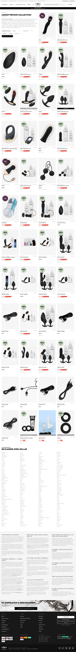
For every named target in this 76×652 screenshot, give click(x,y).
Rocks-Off (59, 452)
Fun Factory (22, 477)
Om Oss (22, 622)
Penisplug (40, 504)
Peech (39, 503)
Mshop (3, 12)
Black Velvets (4, 483)
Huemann (22, 493)
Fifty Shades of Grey (24, 473)
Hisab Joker (22, 489)
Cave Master (4, 500)
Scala (58, 460)
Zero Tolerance (59, 524)
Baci (2, 469)
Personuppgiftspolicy (16, 648)
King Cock (22, 509)
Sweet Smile (59, 490)
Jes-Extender (22, 500)
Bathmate (3, 475)
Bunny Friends (4, 496)
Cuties (3, 517)
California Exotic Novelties (6, 499)
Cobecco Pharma (5, 506)
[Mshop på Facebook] (66, 648)
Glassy (21, 480)
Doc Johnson (4, 523)
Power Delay (40, 516)
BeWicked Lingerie (5, 477)
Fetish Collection (23, 470)
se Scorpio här (18, 592)
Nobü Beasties (41, 480)
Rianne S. (40, 526)
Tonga (58, 499)
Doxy (21, 452)
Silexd (58, 473)
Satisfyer (58, 459)
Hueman (21, 492)
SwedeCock (59, 489)
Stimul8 (58, 482)
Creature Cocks (5, 514)
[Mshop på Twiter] (72, 648)
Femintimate (22, 469)
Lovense (40, 453)
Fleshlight (22, 475)
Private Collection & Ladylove (43, 517)
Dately (3, 520)
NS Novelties (40, 482)
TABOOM (59, 493)
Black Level (4, 482)
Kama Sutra (22, 503)
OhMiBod (40, 490)
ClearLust (3, 503)
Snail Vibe (58, 477)
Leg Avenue (22, 517)
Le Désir (21, 514)
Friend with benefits (23, 476)
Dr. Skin (21, 453)
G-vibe (21, 479)
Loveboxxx (40, 452)
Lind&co (21, 523)
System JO (59, 492)
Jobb (21, 627)
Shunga (58, 472)
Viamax (58, 507)
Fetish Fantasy (22, 472)
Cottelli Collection (5, 510)
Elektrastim (22, 459)
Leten (21, 520)
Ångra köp (4, 631)
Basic (3, 472)
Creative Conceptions (6, 513)
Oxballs (39, 497)
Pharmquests (40, 510)
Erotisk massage (23, 465)
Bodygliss (3, 489)
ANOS (3, 459)
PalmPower (40, 499)
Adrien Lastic (4, 455)
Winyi (58, 514)
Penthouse (40, 506)
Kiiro (21, 507)
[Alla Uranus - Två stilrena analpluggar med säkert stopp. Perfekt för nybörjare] (47, 101)
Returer (3, 622)
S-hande (58, 456)
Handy (21, 486)
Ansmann (3, 460)
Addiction (3, 453)
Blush (3, 487)
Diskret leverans (5, 618)
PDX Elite (40, 500)
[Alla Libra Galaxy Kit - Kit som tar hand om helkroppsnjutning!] (47, 211)
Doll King (3, 524)
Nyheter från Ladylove (42, 486)
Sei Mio (58, 463)
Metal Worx (40, 462)
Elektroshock (22, 460)
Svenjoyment (59, 487)
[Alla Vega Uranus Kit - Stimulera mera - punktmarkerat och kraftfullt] (66, 357)
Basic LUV (3, 473)
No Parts (40, 479)
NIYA (39, 476)
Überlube (58, 526)
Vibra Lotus (59, 509)
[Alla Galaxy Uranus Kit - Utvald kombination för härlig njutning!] (47, 357)
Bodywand (4, 490)
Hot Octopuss (22, 490)
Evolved (21, 466)
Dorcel (3, 526)
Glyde (21, 482)
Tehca (58, 496)
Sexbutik (22, 616)
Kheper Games (23, 506)
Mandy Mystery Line (42, 460)
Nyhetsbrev (4, 627)
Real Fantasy (40, 519)
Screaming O (59, 462)
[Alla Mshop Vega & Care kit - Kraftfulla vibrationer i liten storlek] (66, 138)
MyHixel (39, 472)
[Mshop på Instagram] (59, 648)
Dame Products (4, 519)
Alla (5, 12)
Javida (21, 497)
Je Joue (21, 499)
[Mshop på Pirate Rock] (69, 648)
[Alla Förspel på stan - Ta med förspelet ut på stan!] (28, 211)
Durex (21, 456)
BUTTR (3, 497)
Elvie (21, 462)
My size (39, 470)
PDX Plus (40, 502)
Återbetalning (5, 624)
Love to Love (22, 526)
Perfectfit (40, 507)
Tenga (58, 497)
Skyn (58, 476)
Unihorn (58, 504)
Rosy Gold (59, 455)
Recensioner (23, 620)
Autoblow (3, 465)
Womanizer (59, 516)
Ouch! (39, 496)
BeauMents (4, 476)
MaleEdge (40, 459)
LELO (21, 519)
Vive (57, 510)
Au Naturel (4, 463)
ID (20, 496)
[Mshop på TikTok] (63, 648)
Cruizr (3, 516)
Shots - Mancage (60, 466)
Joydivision (22, 502)
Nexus (39, 475)
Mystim (39, 473)
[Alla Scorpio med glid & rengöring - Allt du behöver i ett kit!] (10, 247)
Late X (21, 513)
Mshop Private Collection (43, 469)
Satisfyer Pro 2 (42, 624)
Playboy (39, 514)
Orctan (39, 492)
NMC (39, 477)
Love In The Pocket (23, 524)
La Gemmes (22, 510)
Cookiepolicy (23, 648)
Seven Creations (60, 465)
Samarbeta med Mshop (25, 618)
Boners (3, 493)
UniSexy (58, 506)
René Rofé (40, 523)
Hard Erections (23, 487)
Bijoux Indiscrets (5, 480)
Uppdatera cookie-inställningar (32, 648)
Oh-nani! (40, 489)
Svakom (58, 486)
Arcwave (3, 462)
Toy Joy (58, 500)
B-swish (3, 466)
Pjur (39, 513)
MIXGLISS (40, 463)
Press (21, 624)
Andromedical (4, 456)
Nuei (39, 483)
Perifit (39, 509)
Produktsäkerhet (5, 629)
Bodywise (3, 492)
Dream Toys (22, 455)
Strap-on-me (59, 483)
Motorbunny (40, 465)
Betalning (4, 620)
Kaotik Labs (22, 504)
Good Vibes (22, 483)
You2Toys (58, 520)
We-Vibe (58, 513)
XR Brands (59, 519)
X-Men (58, 517)
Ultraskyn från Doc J (60, 503)
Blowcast (3, 486)
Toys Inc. (58, 502)
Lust (39, 455)
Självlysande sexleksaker (61, 475)
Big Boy (3, 479)
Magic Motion (40, 456)
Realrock (40, 520)
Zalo (57, 523)
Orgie (39, 493)
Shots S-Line (59, 469)
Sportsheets (59, 480)
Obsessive (40, 487)
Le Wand (21, 516)
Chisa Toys (4, 502)
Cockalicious (4, 509)
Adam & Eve (4, 452)
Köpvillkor (10, 648)
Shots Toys (59, 470)
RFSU (39, 524)
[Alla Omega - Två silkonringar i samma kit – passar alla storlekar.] (66, 428)
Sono (58, 479)
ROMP (58, 453)
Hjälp (3, 616)
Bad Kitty (3, 470)
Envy (21, 463)
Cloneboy (3, 504)
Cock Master (4, 507)
